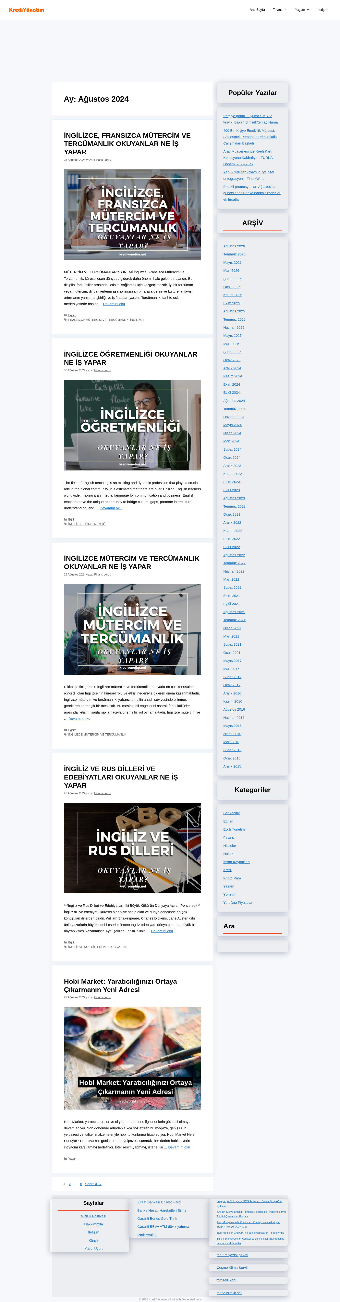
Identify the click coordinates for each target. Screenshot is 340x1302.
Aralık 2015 (232, 766)
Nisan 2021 (232, 628)
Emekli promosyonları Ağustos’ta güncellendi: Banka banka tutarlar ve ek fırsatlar (252, 193)
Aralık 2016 (232, 693)
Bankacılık (231, 813)
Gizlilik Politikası (93, 1216)
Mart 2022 (231, 579)
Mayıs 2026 (232, 262)
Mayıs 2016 (232, 726)
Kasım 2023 (232, 474)
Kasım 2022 (232, 531)
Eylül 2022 (231, 547)
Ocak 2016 (231, 758)
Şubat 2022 (232, 587)
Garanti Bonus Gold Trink (157, 1219)
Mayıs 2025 (232, 336)
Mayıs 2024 (232, 425)
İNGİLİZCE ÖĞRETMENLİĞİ (87, 524)
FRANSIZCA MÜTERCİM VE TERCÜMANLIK (98, 319)
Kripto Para (232, 878)
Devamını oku (114, 304)
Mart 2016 (231, 742)
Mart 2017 (231, 669)
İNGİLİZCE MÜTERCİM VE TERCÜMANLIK (97, 734)
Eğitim (72, 315)
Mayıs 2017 (232, 661)
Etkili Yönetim (234, 829)
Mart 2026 (231, 271)
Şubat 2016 (232, 750)
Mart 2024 (231, 441)
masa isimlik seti (229, 1293)
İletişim (323, 10)
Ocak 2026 (231, 287)
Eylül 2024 (231, 392)
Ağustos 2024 (234, 401)
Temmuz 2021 (234, 620)
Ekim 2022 (231, 539)
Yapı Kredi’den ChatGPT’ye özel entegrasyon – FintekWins (250, 1232)
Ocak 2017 (231, 685)
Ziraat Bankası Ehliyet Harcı (159, 1202)
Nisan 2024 (232, 433)
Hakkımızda (93, 1224)
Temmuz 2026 (234, 254)
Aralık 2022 (232, 522)
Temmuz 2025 (234, 319)
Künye (94, 1241)
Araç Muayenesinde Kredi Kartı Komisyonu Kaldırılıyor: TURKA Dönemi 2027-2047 (248, 157)
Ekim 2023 (231, 482)
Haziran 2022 (233, 571)
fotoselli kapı (226, 1280)
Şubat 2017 (232, 677)
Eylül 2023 (231, 490)
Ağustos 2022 (234, 555)
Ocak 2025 (231, 360)
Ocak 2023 (231, 514)
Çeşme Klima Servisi (233, 1268)
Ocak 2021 (231, 653)
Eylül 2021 (231, 604)
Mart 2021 (231, 636)
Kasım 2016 (232, 701)
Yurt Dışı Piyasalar (237, 903)
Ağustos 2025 (234, 311)
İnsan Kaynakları (236, 862)
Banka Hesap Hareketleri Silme (162, 1210)
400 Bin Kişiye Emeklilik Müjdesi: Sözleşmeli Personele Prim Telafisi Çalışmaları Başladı (250, 137)
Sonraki (93, 1184)
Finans (278, 10)
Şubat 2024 (232, 449)
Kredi (227, 870)
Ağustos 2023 (234, 498)
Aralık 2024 (232, 368)
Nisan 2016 (232, 734)
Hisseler (229, 846)
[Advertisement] (170, 49)
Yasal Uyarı (94, 1249)
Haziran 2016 (233, 718)
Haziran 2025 (233, 327)
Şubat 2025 (232, 352)
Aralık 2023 (232, 466)
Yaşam (300, 10)
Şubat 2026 (232, 279)
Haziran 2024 (233, 417)
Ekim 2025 (231, 303)
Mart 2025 (231, 344)
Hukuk (228, 854)
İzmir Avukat (147, 1235)
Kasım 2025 (232, 295)
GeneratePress (191, 1299)
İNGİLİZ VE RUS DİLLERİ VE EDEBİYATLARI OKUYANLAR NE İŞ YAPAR (121, 777)
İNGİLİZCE (137, 319)
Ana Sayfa (257, 10)
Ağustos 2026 (234, 246)
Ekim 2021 (231, 596)
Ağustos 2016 (234, 709)
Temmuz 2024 (234, 409)
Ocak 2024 (231, 457)
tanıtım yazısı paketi (232, 1255)
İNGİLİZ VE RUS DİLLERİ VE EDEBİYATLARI (98, 947)
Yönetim (229, 894)
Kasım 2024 (232, 376)
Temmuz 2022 (234, 563)
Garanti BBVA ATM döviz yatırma (163, 1227)
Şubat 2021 (232, 644)
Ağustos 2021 (234, 612)
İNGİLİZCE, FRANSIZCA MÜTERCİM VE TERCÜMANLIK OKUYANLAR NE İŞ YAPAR (127, 144)
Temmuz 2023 (234, 506)
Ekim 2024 (231, 384)
